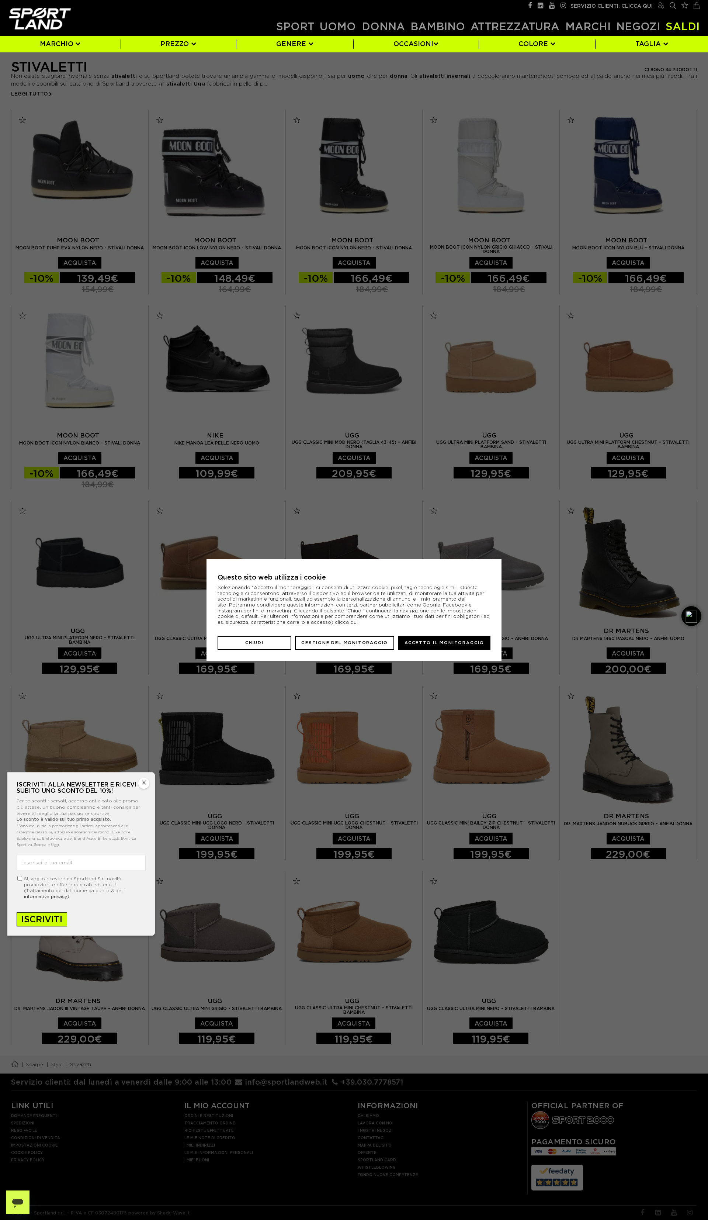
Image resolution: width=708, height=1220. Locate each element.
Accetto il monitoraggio (444, 642)
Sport (295, 26)
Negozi (638, 26)
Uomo (338, 26)
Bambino (437, 26)
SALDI (683, 26)
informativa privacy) (46, 896)
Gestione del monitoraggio (344, 642)
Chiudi (254, 642)
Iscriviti (41, 919)
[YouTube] (552, 4)
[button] (691, 616)
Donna (383, 26)
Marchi (588, 26)
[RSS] (540, 4)
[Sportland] (40, 18)
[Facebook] (530, 4)
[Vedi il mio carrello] (696, 4)
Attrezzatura (515, 26)
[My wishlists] (685, 4)
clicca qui (346, 622)
